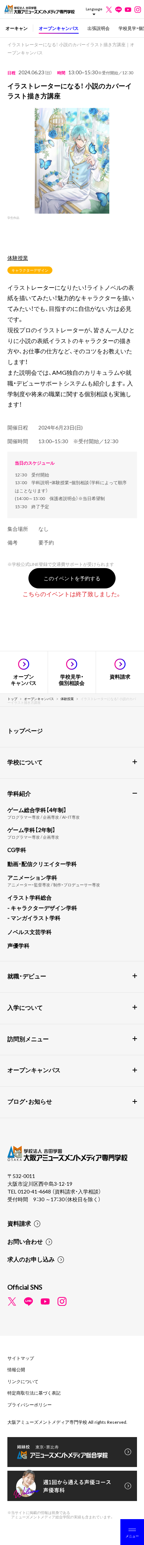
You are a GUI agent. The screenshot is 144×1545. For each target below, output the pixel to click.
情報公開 (16, 1369)
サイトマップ (20, 1358)
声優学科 (18, 945)
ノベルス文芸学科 (29, 932)
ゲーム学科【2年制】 (31, 830)
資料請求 (19, 1223)
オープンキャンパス (59, 28)
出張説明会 (99, 28)
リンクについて (22, 1381)
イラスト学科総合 (29, 897)
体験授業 (17, 257)
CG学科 (16, 850)
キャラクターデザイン (29, 270)
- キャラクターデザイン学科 (42, 908)
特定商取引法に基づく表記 (34, 1392)
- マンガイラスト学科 (34, 918)
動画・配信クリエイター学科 (42, 864)
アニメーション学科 (32, 877)
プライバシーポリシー (29, 1404)
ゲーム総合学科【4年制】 (36, 810)
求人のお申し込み (31, 1258)
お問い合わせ (25, 1241)
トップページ (25, 730)
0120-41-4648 (35, 1191)
